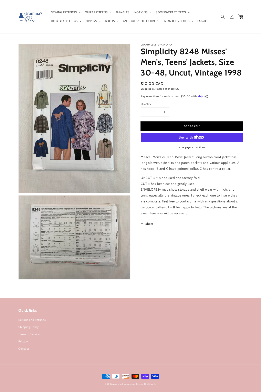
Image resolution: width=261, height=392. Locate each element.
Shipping (146, 88)
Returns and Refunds (32, 320)
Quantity (146, 103)
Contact (23, 348)
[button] (65, 12)
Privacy (23, 341)
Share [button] (149, 223)
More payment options (191, 147)
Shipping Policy (28, 327)
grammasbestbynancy (124, 384)
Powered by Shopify (146, 384)
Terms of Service (29, 334)
